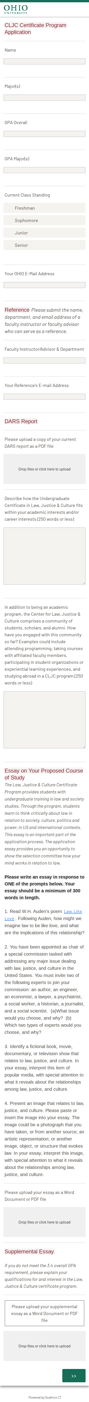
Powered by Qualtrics (43, 1397)
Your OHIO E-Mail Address (30, 273)
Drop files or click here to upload (44, 469)
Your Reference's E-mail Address (37, 385)
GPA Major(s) (17, 158)
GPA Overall (16, 122)
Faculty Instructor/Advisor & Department (44, 349)
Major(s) (12, 86)
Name (10, 50)
